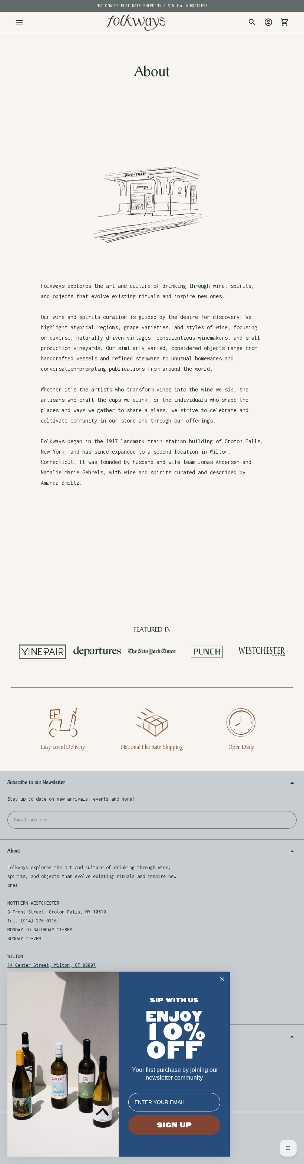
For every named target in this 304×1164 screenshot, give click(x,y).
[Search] (252, 22)
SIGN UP (174, 1125)
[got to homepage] (135, 22)
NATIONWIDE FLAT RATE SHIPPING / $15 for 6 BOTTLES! (152, 5)
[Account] (268, 22)
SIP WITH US (174, 1000)
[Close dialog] (222, 979)
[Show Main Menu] (19, 22)
